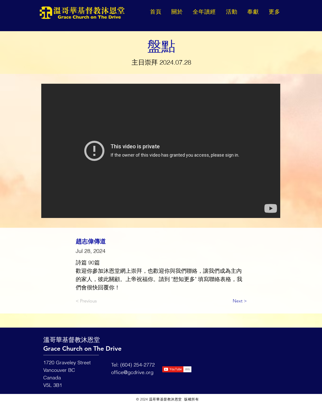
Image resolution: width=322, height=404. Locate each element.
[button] (274, 11)
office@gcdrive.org (132, 372)
